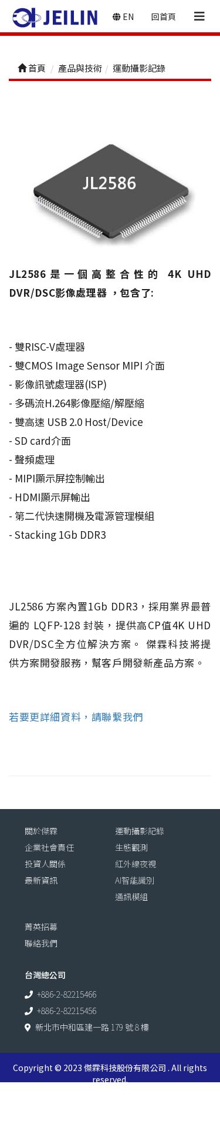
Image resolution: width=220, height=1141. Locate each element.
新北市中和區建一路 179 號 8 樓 (92, 1027)
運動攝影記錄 (139, 831)
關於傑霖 (41, 831)
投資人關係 (45, 864)
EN (127, 16)
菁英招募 (41, 926)
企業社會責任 (49, 847)
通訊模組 (131, 896)
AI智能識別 (134, 880)
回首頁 (163, 16)
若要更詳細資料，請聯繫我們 (76, 716)
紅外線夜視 (135, 864)
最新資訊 (41, 880)
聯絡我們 (41, 943)
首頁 (36, 68)
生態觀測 (131, 847)
